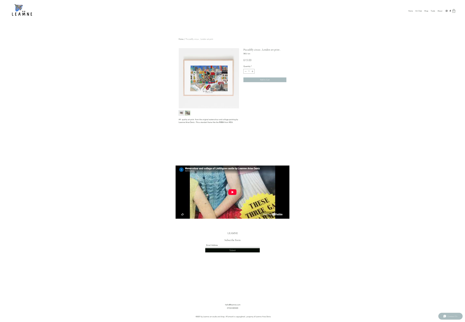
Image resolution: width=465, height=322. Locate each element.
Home (181, 39)
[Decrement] (245, 71)
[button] (453, 11)
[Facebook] (450, 11)
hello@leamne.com (232, 305)
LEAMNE (233, 233)
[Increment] (252, 71)
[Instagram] (446, 11)
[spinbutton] (249, 71)
